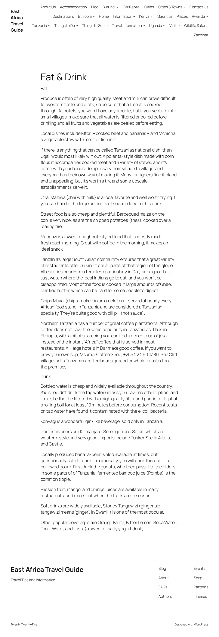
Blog (95, 6)
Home (104, 16)
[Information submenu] (134, 16)
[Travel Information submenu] (144, 25)
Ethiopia (85, 16)
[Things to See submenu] (106, 25)
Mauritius (165, 16)
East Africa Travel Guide (17, 20)
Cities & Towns (170, 6)
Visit (173, 25)
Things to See (93, 25)
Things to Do (64, 25)
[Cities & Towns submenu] (184, 7)
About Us (48, 6)
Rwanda (198, 16)
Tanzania (39, 25)
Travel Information (127, 25)
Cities (149, 6)
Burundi (108, 6)
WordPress (201, 624)
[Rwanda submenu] (207, 16)
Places (182, 16)
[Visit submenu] (179, 25)
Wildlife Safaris (196, 25)
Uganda (155, 25)
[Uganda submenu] (164, 25)
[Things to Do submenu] (77, 25)
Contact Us (198, 6)
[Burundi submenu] (117, 7)
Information (122, 16)
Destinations (63, 16)
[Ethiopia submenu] (94, 16)
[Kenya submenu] (151, 16)
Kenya (144, 16)
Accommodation (73, 6)
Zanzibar (201, 34)
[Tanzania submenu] (49, 25)
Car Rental (131, 6)
